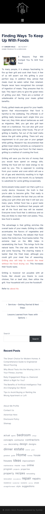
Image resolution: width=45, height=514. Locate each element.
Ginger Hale (9, 47)
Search (7, 333)
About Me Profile (11, 406)
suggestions (28, 486)
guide (13, 455)
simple (36, 483)
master (17, 465)
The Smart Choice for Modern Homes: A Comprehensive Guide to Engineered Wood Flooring (22, 361)
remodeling (30, 474)
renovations (17, 479)
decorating (13, 444)
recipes (20, 473)
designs (32, 444)
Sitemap (7, 423)
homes (29, 455)
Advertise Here (10, 414)
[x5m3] (23, 9)
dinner (8, 449)
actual (7, 435)
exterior (27, 450)
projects (16, 469)
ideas (17, 460)
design (23, 443)
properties (25, 469)
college (34, 436)
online (30, 465)
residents (24, 483)
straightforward (9, 486)
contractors (32, 439)
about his (14, 288)
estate (19, 449)
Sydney (39, 510)
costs (5, 444)
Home (21, 455)
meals (23, 465)
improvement (28, 461)
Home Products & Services (14, 49)
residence (7, 483)
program (8, 469)
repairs (36, 478)
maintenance (8, 465)
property (9, 473)
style (18, 486)
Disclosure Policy (11, 419)
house (37, 455)
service (30, 483)
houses (8, 460)
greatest (7, 455)
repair (26, 478)
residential (15, 483)
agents (13, 436)
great (33, 450)
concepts (8, 440)
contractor (19, 440)
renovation (8, 479)
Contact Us (9, 410)
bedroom (24, 435)
